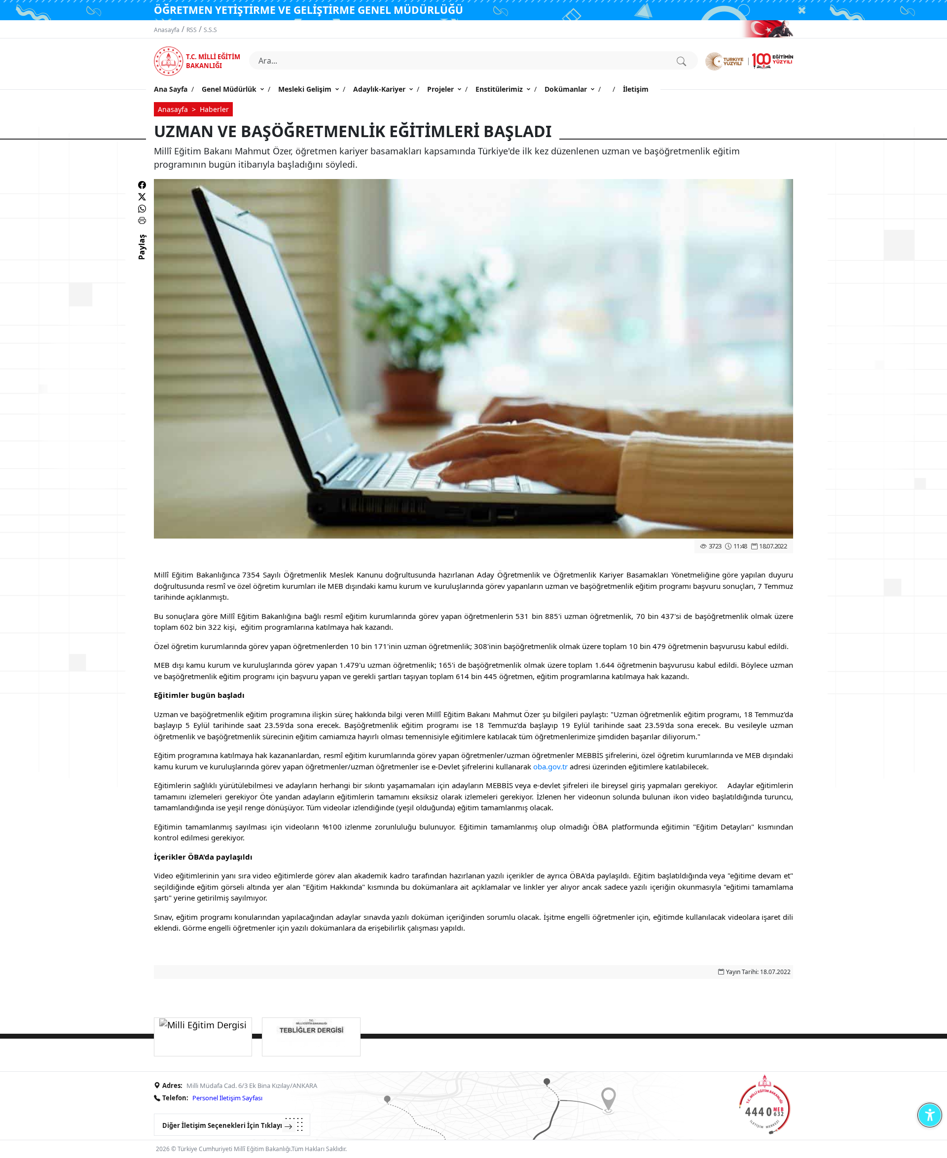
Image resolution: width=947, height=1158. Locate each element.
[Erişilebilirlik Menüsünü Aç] (929, 1114)
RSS (191, 30)
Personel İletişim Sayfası (227, 1097)
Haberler (214, 109)
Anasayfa (167, 30)
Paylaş (141, 256)
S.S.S (210, 30)
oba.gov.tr (550, 766)
